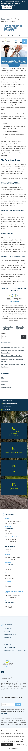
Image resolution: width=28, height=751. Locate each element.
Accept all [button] (7, 744)
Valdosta (7, 518)
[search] (18, 704)
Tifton (7, 573)
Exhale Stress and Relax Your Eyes (12, 347)
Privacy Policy (19, 741)
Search (3, 333)
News (3, 384)
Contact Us (7, 644)
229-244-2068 (9, 528)
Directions (8, 526)
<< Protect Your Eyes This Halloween (8, 328)
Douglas (7, 554)
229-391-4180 (9, 583)
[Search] (23, 337)
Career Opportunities (11, 641)
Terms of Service (9, 647)
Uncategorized (6, 387)
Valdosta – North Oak (12, 537)
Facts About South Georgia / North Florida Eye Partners (15, 651)
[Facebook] (2, 672)
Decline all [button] (20, 744)
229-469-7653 (9, 602)
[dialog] (14, 739)
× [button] (26, 730)
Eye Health (4, 381)
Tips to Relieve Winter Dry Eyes (11, 356)
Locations (7, 637)
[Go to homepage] (6, 41)
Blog (8, 19)
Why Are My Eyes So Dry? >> (20, 328)
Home (3, 19)
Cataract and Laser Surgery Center (14, 592)
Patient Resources (10, 634)
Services (7, 631)
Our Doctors (8, 628)
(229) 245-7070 (10, 546)
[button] (24, 41)
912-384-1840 (9, 564)
